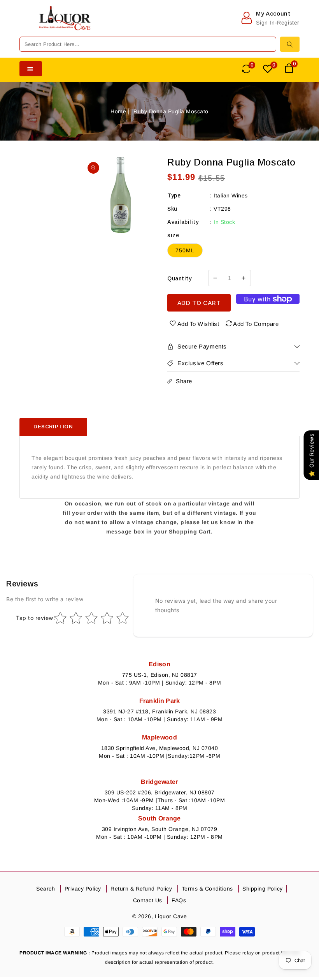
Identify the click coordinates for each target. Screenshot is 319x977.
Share (184, 381)
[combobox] (147, 44)
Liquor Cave (171, 916)
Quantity (179, 278)
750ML (185, 250)
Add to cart (199, 302)
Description (53, 427)
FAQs (179, 900)
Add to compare (256, 323)
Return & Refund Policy (141, 888)
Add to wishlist (198, 323)
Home (118, 111)
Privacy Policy (83, 888)
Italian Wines (231, 195)
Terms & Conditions (207, 888)
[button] (25, 25)
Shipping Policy (262, 888)
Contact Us (147, 900)
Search (45, 888)
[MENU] (25, 25)
